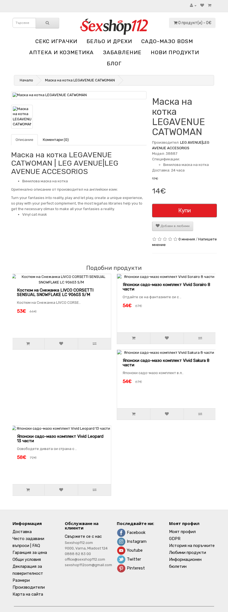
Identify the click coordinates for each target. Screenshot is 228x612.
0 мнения (187, 239)
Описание (24, 140)
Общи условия (27, 559)
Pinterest (135, 568)
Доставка (22, 531)
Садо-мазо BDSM (167, 41)
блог (114, 63)
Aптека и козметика (61, 52)
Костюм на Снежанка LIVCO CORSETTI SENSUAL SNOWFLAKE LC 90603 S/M (55, 292)
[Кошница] (209, 5)
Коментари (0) (56, 140)
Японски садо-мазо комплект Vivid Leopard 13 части (60, 439)
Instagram (136, 541)
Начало (26, 80)
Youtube (134, 550)
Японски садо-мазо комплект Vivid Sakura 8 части (166, 363)
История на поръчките (192, 545)
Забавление (122, 52)
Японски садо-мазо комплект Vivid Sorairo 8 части (166, 287)
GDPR (174, 538)
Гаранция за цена (30, 552)
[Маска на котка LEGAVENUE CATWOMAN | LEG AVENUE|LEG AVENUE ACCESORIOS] (79, 95)
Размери (21, 580)
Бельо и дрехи (109, 41)
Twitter (133, 559)
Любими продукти (187, 552)
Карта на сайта (28, 594)
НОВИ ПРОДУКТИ (175, 52)
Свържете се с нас (83, 536)
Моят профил (182, 531)
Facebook (135, 532)
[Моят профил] (193, 5)
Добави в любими (175, 226)
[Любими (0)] (202, 5)
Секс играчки (56, 41)
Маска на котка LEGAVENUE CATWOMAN (80, 80)
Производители (29, 587)
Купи (184, 210)
